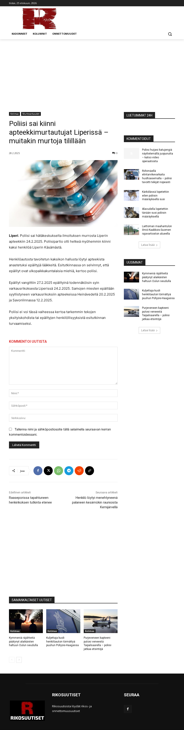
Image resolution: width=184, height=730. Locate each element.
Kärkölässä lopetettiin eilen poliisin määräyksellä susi (155, 195)
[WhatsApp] (58, 470)
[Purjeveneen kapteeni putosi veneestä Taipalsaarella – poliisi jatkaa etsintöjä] (101, 621)
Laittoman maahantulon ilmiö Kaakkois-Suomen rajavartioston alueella (157, 230)
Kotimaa (14, 113)
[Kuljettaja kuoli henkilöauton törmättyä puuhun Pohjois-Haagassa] (63, 621)
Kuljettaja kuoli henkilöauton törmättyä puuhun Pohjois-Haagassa (62, 641)
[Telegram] (68, 470)
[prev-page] (12, 660)
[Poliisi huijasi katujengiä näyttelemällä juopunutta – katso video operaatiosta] (131, 153)
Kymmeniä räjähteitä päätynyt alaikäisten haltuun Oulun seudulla (23, 641)
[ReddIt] (79, 470)
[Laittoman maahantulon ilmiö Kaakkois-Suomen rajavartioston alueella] (131, 229)
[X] (48, 470)
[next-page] (19, 660)
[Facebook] (37, 470)
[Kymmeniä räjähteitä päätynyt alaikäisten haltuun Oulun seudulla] (26, 621)
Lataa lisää (148, 245)
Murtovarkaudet (30, 113)
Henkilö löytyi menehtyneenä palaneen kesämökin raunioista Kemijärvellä (95, 502)
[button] (169, 34)
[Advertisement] (92, 72)
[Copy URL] (89, 470)
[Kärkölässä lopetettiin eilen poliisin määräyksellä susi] (131, 195)
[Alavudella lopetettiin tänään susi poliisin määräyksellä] (131, 212)
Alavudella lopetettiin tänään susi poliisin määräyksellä (155, 212)
